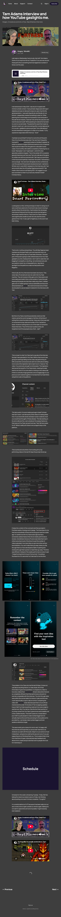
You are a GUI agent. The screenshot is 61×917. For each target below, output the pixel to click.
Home (10, 3)
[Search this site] (41, 4)
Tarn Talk (21, 703)
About (16, 3)
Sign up (30, 905)
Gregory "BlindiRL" (23, 51)
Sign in (47, 3)
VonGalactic (28, 692)
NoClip (25, 286)
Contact (29, 3)
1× (39, 75)
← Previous (7, 889)
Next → (55, 889)
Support (22, 3)
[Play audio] (20, 75)
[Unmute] (42, 76)
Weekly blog (45, 52)
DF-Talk (21, 142)
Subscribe (54, 4)
